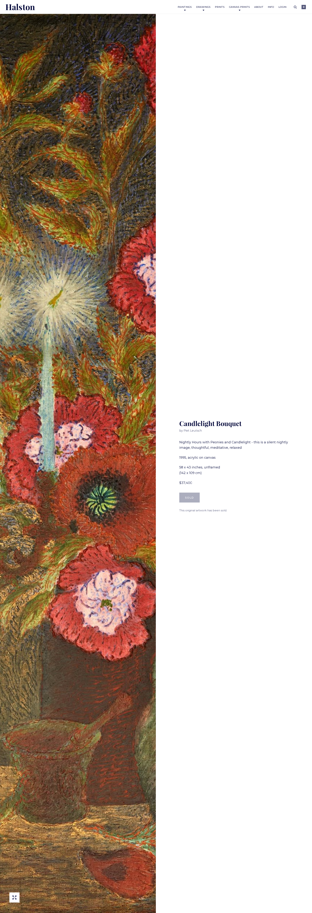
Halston (20, 6)
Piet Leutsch (193, 430)
